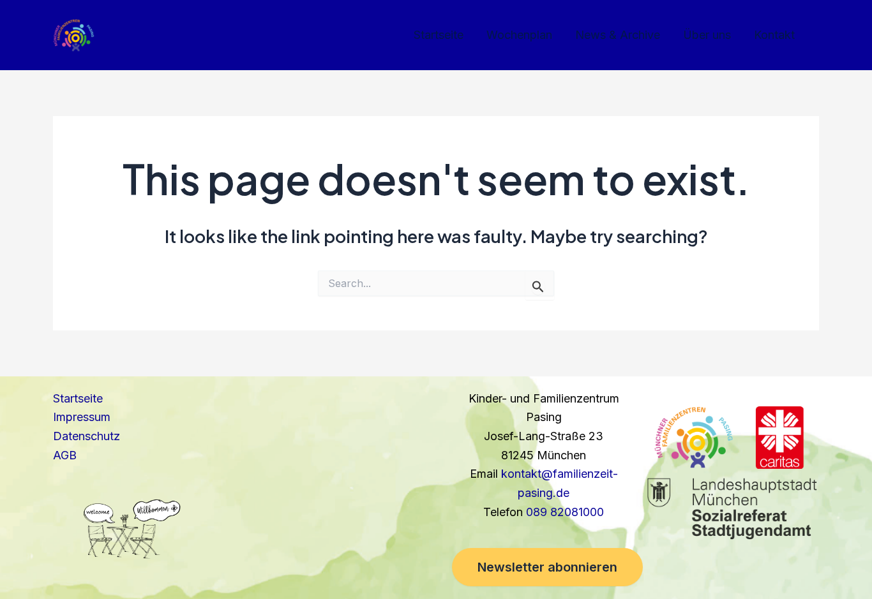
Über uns (707, 34)
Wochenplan (519, 34)
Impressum (81, 417)
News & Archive (617, 34)
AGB (65, 455)
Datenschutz (86, 436)
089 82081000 (565, 512)
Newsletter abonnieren (547, 567)
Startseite (438, 34)
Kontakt (774, 34)
